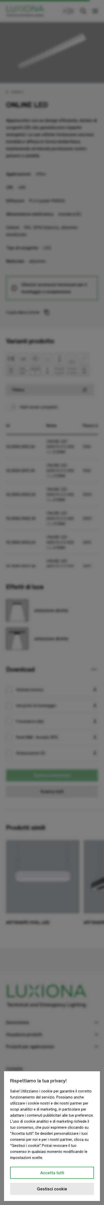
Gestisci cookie (52, 1189)
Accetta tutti (52, 1173)
